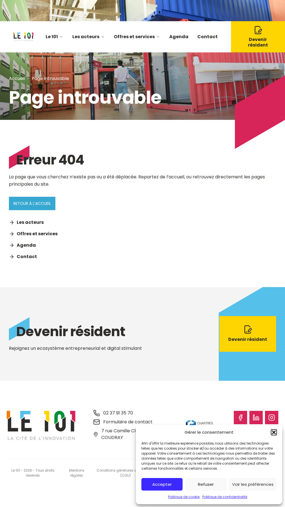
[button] (274, 432)
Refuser (206, 484)
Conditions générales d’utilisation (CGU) (125, 473)
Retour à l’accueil (32, 203)
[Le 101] (23, 37)
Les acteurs (85, 36)
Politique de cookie (184, 496)
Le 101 (52, 36)
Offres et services (134, 36)
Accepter (162, 484)
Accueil (17, 78)
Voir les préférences (253, 484)
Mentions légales (76, 473)
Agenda (178, 36)
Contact (207, 36)
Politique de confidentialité (224, 496)
